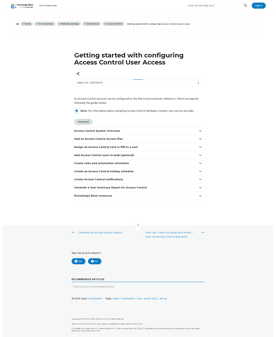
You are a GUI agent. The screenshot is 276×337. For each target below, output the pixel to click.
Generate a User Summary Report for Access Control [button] (111, 187)
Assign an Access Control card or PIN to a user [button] (106, 147)
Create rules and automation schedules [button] (102, 163)
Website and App (69, 24)
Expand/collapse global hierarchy (16, 24)
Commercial (92, 24)
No (96, 261)
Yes (80, 261)
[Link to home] (21, 6)
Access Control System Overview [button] (97, 130)
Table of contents (90, 82)
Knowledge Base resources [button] (93, 195)
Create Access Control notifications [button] (99, 179)
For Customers (45, 24)
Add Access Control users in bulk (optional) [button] (104, 155)
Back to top (138, 223)
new (139, 298)
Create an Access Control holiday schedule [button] (104, 171)
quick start (151, 298)
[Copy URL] (78, 74)
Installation (95, 298)
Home (27, 24)
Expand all (83, 122)
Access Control (114, 24)
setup (163, 298)
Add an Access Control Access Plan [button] (99, 138)
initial (115, 298)
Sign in (258, 5)
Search (245, 5)
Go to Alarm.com (48, 5)
